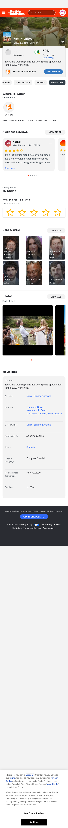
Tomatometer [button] (19, 55)
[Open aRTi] (62, 12)
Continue (34, 822)
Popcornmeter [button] (48, 55)
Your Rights (52, 784)
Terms (12, 778)
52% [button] (46, 51)
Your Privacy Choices (50, 524)
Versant (30, 775)
